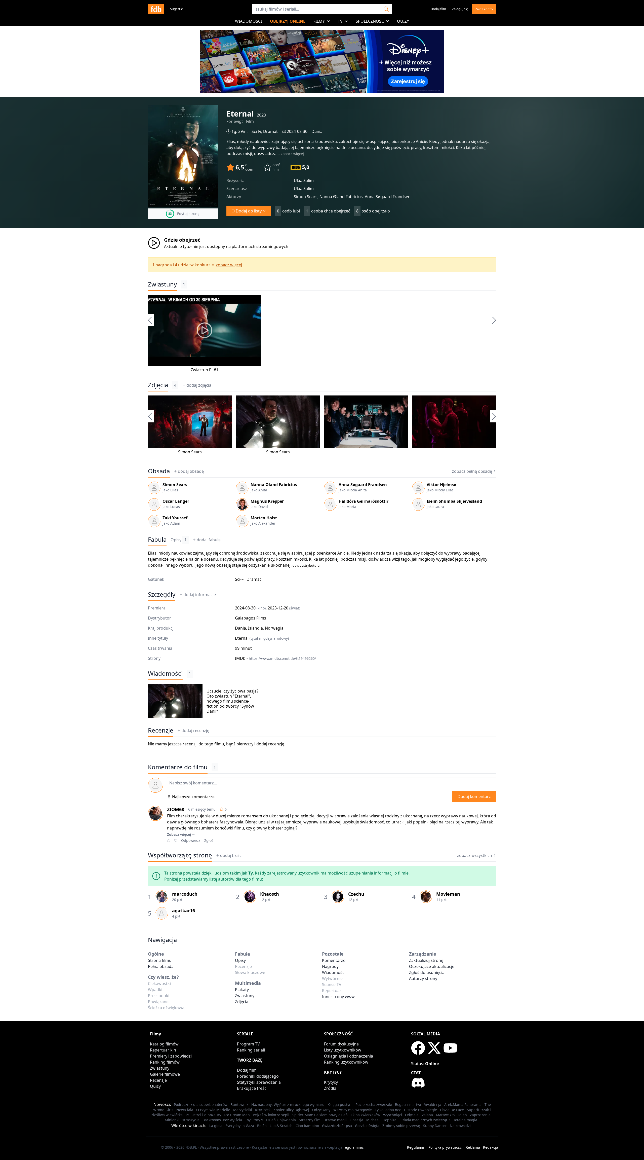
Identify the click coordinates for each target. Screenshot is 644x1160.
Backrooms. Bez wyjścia (222, 1119)
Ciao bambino (307, 1125)
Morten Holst (264, 518)
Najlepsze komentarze (193, 797)
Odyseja (412, 1114)
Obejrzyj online (287, 21)
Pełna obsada (161, 966)
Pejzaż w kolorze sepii (271, 1114)
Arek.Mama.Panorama (462, 1104)
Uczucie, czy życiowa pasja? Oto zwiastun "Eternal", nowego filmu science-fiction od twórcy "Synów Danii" (232, 701)
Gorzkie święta (367, 1125)
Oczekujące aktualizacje (431, 966)
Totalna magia (465, 1119)
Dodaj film (438, 9)
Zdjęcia (158, 385)
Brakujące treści (252, 1088)
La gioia (215, 1125)
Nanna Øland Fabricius (274, 484)
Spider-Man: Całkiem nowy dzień (320, 1114)
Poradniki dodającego (258, 1076)
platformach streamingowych (260, 246)
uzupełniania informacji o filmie (379, 873)
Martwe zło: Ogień (451, 1114)
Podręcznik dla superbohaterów (200, 1104)
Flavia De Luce (452, 1109)
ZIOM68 (175, 809)
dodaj (198, 385)
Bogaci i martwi (408, 1104)
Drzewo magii (335, 1119)
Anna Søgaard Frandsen (363, 484)
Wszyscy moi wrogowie (352, 1109)
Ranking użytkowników (346, 1062)
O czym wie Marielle (213, 1109)
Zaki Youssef (175, 518)
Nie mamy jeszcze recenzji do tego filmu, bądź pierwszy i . (216, 744)
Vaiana (427, 1114)
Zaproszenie (480, 1114)
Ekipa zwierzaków (365, 1114)
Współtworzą (180, 855)
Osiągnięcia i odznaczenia (348, 1056)
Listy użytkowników (342, 1050)
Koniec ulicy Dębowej (291, 1109)
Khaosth (269, 894)
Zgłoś (208, 840)
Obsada (159, 471)
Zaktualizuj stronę (426, 960)
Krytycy (331, 1082)
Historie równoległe (420, 1109)
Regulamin (416, 1147)
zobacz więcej (292, 153)
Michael (373, 1119)
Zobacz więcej (179, 834)
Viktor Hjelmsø (441, 484)
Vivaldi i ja (432, 1104)
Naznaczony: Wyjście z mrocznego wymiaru (288, 1104)
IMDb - (275, 658)
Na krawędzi (460, 1125)
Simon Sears (190, 452)
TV (340, 21)
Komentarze (333, 960)
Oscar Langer (176, 501)
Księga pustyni (340, 1104)
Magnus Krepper (267, 501)
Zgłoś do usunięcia (427, 972)
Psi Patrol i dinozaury (203, 1114)
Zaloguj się (460, 9)
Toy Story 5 (254, 1119)
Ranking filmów (165, 1062)
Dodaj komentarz (474, 796)
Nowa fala (184, 1109)
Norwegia (274, 628)
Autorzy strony (423, 978)
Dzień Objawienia (281, 1119)
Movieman (448, 894)
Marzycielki (242, 1109)
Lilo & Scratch (281, 1125)
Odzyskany (321, 1109)
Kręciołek (262, 1109)
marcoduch (184, 894)
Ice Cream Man (237, 1114)
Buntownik (239, 1104)
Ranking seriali (251, 1050)
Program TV (248, 1044)
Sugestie (176, 9)
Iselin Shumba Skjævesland (454, 501)
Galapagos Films (250, 618)
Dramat (270, 131)
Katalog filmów (164, 1044)
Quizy (403, 21)
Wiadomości (248, 21)
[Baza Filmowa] (156, 9)
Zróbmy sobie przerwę (401, 1125)
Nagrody (330, 966)
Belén (262, 1125)
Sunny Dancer (435, 1125)
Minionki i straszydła (182, 1119)
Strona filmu (160, 960)
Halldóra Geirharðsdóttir (363, 501)
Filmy (319, 21)
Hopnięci (390, 1119)
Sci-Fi (256, 131)
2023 (261, 115)
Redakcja (490, 1147)
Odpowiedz (190, 840)
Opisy (179, 539)
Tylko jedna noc (388, 1109)
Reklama (473, 1147)
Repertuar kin (163, 1050)
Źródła (330, 1088)
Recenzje (160, 730)
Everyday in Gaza (239, 1125)
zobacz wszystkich (474, 855)
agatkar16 (183, 911)
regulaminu (353, 1147)
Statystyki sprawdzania (259, 1082)
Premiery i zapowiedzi (171, 1056)
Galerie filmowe (165, 1074)
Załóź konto (484, 9)
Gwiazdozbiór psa (337, 1125)
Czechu (356, 894)
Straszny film (309, 1119)
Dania (317, 131)
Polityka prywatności (445, 1147)
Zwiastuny (162, 284)
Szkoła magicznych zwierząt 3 (425, 1119)
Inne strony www (338, 996)
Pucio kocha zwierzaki (373, 1104)
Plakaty (242, 989)
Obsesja (356, 1119)
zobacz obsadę (472, 471)
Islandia (255, 628)
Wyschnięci (392, 1114)
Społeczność (370, 21)
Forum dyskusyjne (341, 1044)
